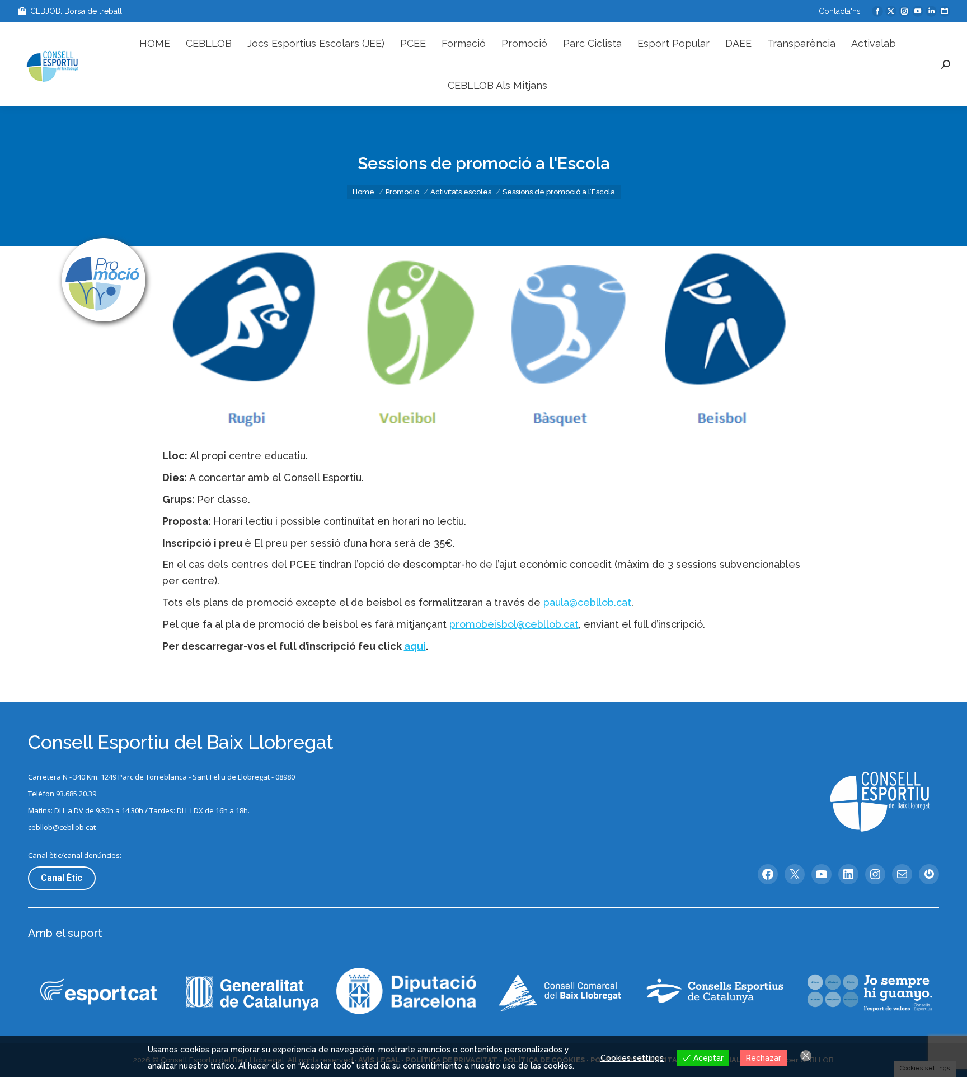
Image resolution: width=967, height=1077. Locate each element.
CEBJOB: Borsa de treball (76, 11)
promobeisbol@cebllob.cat (514, 624)
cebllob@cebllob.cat (62, 827)
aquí (415, 646)
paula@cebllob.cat (587, 602)
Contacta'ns (840, 11)
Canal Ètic (61, 878)
